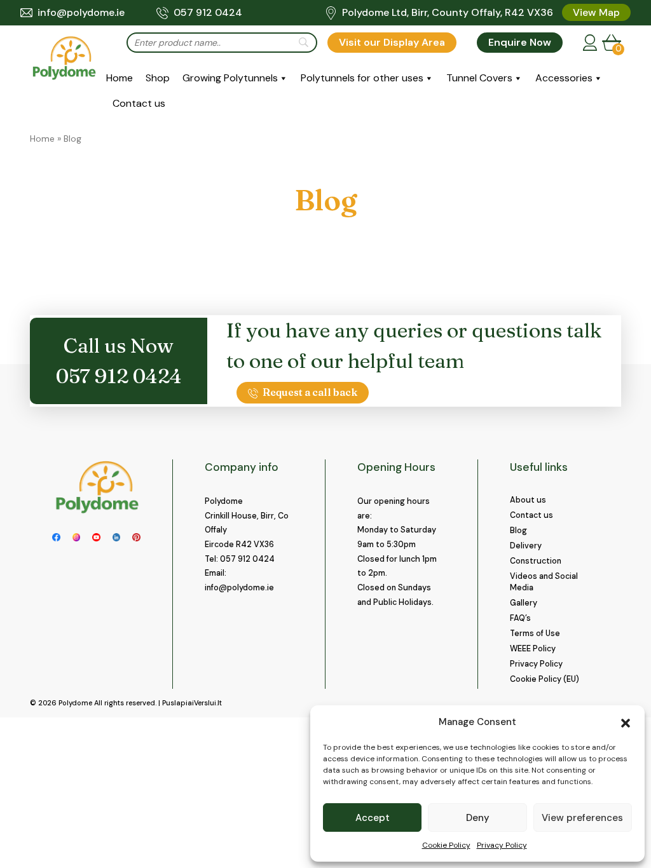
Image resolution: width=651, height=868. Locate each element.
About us (528, 500)
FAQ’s (520, 618)
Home (119, 78)
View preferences (582, 817)
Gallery (523, 603)
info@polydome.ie (81, 12)
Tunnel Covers (479, 78)
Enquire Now (519, 42)
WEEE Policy (533, 649)
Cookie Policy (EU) (544, 679)
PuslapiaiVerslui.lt (192, 702)
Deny (478, 817)
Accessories (564, 78)
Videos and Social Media (544, 582)
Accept (372, 817)
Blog (518, 531)
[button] (625, 721)
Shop (158, 78)
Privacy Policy (502, 845)
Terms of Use (535, 633)
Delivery (526, 546)
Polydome (75, 702)
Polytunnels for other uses (362, 78)
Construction (535, 561)
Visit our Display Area (392, 42)
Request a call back (310, 392)
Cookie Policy (446, 845)
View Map (596, 12)
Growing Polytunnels (230, 78)
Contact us (139, 103)
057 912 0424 (208, 12)
